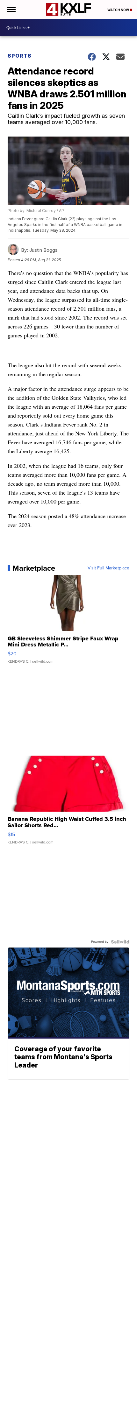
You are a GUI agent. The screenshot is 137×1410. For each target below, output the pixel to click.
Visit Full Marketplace (108, 568)
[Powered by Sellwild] (120, 942)
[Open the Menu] (11, 10)
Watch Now (118, 10)
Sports (20, 56)
